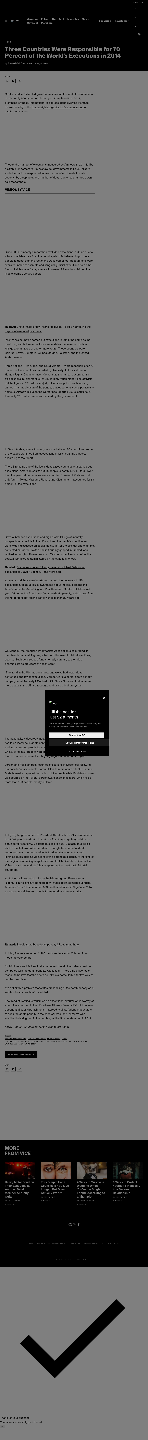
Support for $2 (77, 735)
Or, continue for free (77, 751)
